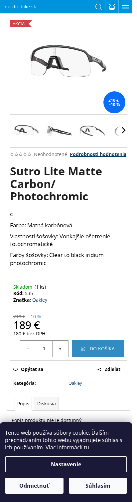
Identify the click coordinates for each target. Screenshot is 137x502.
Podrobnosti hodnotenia (98, 154)
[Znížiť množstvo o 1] (28, 349)
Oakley (39, 300)
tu (86, 447)
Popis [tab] (23, 403)
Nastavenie (66, 464)
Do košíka (102, 348)
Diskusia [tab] (46, 403)
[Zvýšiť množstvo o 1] (60, 349)
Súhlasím (97, 485)
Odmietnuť (34, 485)
